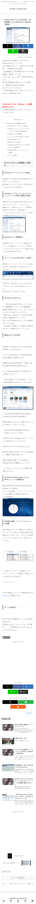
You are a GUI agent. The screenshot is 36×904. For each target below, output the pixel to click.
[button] (23, 51)
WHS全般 (7, 637)
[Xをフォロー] (10, 702)
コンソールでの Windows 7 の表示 (18, 136)
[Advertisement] (18, 661)
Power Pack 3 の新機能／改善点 (16, 123)
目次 (15, 119)
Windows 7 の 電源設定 (15, 134)
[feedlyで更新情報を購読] (26, 702)
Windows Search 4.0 (14, 139)
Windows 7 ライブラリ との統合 (18, 126)
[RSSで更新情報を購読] (18, 707)
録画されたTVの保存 (14, 142)
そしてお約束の (13, 155)
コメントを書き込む (18, 878)
